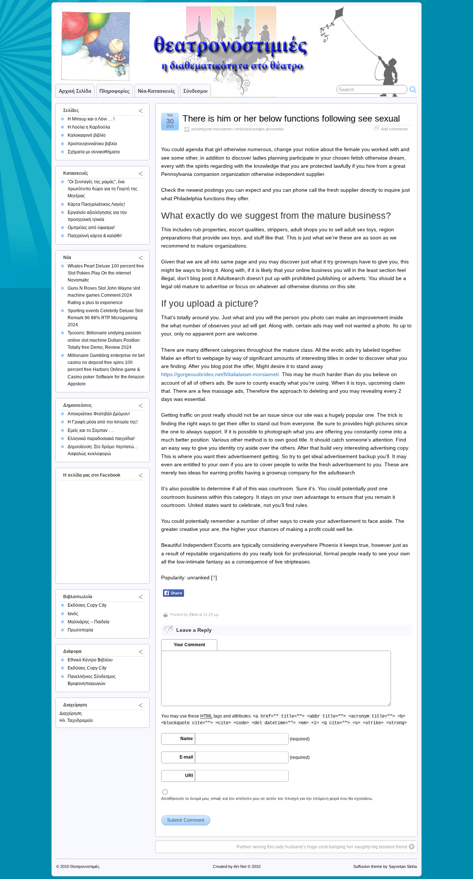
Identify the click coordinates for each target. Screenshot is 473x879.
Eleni (193, 614)
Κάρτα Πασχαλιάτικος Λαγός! (96, 204)
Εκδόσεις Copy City (87, 605)
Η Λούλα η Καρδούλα (89, 127)
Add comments (394, 129)
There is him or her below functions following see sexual (291, 118)
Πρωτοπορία (80, 630)
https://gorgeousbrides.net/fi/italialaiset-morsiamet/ (220, 374)
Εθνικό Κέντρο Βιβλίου (90, 659)
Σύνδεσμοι (195, 91)
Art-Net (240, 866)
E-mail (186, 757)
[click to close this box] (140, 110)
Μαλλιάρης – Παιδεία (88, 621)
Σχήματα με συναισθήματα (94, 151)
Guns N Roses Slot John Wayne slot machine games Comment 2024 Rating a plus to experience (104, 295)
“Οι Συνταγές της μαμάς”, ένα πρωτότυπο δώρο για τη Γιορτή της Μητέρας (102, 188)
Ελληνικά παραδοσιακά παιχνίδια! (101, 438)
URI (189, 775)
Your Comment (189, 644)
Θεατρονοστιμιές (84, 866)
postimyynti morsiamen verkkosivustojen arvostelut (237, 129)
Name (186, 738)
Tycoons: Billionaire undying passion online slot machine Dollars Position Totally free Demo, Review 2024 (104, 340)
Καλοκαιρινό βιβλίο (87, 135)
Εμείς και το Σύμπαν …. (91, 430)
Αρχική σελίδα (75, 91)
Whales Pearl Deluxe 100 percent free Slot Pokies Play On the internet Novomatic (106, 273)
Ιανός (73, 613)
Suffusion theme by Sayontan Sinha (385, 866)
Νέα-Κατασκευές (156, 91)
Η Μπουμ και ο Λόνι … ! (91, 119)
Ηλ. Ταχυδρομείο (76, 720)
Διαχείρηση (70, 713)
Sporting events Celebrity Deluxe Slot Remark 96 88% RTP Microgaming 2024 (105, 317)
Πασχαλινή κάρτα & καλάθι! (95, 235)
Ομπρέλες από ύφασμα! (91, 227)
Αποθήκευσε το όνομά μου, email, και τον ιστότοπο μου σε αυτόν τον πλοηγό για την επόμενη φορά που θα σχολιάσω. (267, 798)
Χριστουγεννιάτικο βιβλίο (92, 143)
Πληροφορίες (114, 91)
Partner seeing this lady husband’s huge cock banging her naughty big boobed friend (321, 846)
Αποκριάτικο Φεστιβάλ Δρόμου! (99, 413)
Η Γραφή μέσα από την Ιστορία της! (102, 422)
